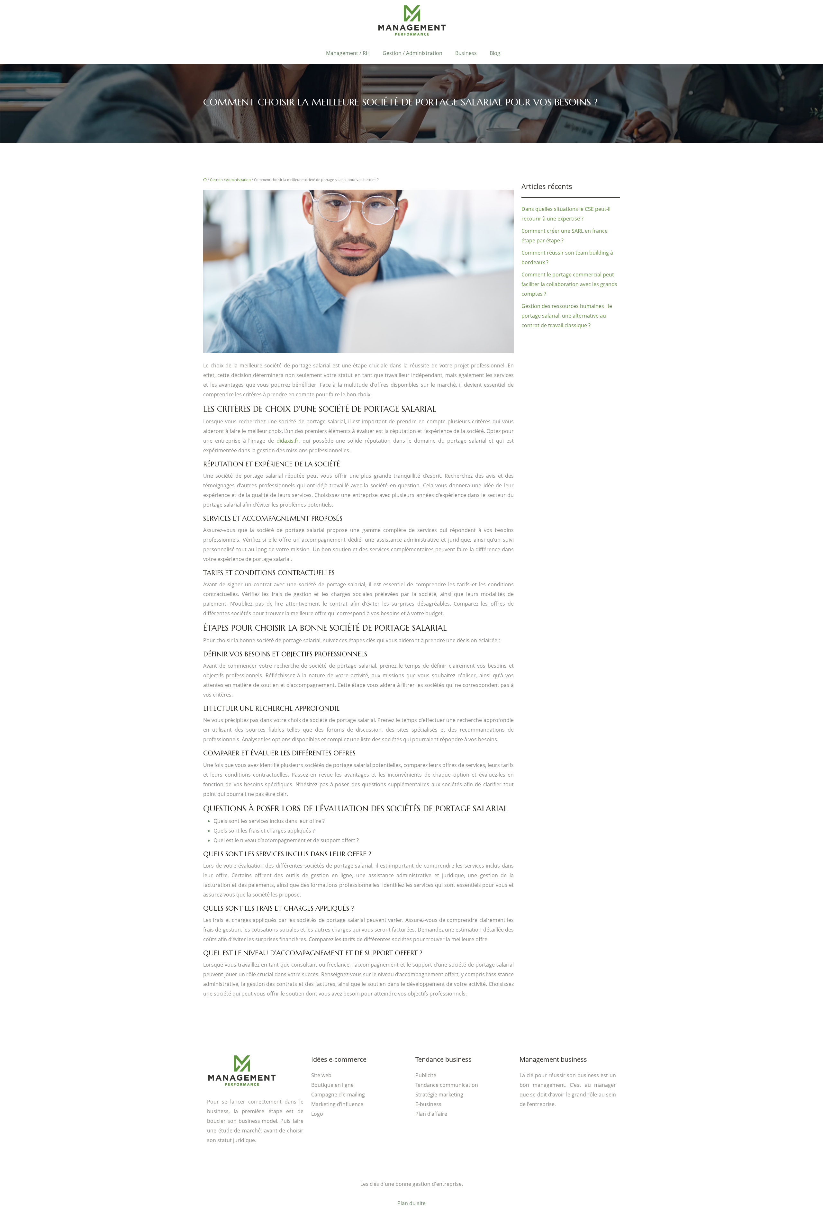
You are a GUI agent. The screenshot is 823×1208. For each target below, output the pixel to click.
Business (466, 53)
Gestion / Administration (412, 53)
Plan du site (411, 1203)
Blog (495, 53)
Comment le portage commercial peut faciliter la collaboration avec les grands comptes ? (569, 284)
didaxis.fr (287, 440)
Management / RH (348, 53)
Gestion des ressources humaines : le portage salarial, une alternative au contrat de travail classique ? (566, 315)
